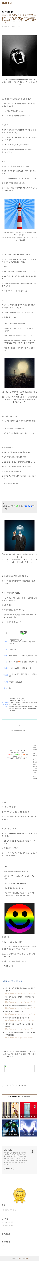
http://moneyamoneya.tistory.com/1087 (20, 1008)
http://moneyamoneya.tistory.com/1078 (20, 1014)
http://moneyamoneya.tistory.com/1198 (20, 1002)
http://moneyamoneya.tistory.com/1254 (20, 993)
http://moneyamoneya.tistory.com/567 (19, 1037)
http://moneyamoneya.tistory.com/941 (19, 1020)
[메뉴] (36, 3)
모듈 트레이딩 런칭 (7, 1222)
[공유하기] (8, 1085)
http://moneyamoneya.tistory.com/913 (19, 1029)
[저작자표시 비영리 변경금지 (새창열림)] (24, 1085)
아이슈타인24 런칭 (7, 1226)
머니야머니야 (7, 3)
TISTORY (20, 1258)
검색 (35, 1210)
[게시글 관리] (10, 1085)
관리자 (26, 1258)
